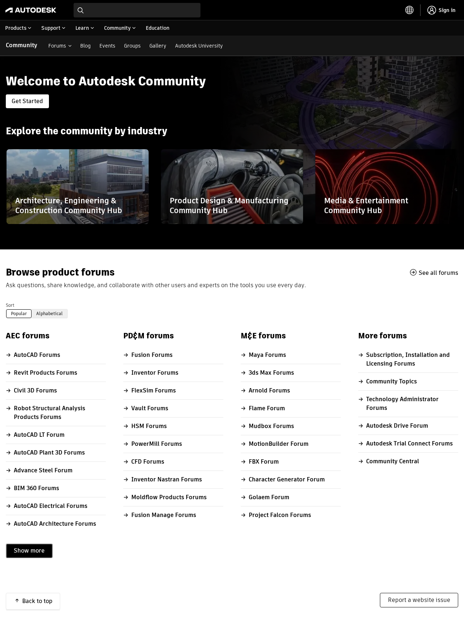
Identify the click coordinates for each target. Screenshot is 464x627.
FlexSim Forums (153, 390)
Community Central (392, 461)
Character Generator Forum (287, 479)
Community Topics (391, 381)
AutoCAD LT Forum (39, 435)
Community (21, 45)
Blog (85, 45)
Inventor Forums (154, 373)
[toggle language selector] (409, 10)
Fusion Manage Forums (163, 515)
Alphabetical (49, 313)
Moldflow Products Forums (169, 497)
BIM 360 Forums (36, 488)
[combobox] (137, 10)
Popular (19, 313)
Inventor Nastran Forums (166, 479)
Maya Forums (267, 355)
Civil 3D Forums (35, 390)
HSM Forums (149, 426)
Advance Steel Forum (43, 470)
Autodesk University (199, 45)
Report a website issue (419, 600)
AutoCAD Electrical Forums (50, 506)
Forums (57, 45)
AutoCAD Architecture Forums (55, 524)
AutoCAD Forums (37, 355)
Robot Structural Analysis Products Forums (49, 412)
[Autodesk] (30, 10)
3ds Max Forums (271, 373)
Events (107, 45)
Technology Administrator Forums (402, 403)
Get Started (27, 101)
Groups (132, 45)
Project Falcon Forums (280, 515)
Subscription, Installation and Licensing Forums (408, 359)
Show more (29, 550)
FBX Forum (264, 461)
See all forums (438, 273)
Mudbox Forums (271, 426)
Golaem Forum (269, 497)
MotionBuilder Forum (278, 444)
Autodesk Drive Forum (397, 426)
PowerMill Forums (156, 444)
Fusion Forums (152, 355)
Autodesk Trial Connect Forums (409, 443)
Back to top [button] (37, 601)
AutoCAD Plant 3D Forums (49, 452)
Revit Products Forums (45, 373)
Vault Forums (149, 408)
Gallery (157, 45)
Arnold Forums (269, 390)
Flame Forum (267, 408)
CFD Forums (147, 461)
